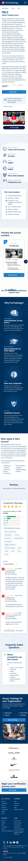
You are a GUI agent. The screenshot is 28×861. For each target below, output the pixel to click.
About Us (3, 820)
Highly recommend (10, 544)
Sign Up (3, 811)
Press (2, 825)
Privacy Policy (17, 820)
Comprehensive (18, 538)
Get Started (12, 92)
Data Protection (18, 823)
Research (16, 805)
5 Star (4, 516)
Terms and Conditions (19, 829)
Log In (2, 813)
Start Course (13, 790)
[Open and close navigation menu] (25, 2)
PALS (13, 8)
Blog (15, 801)
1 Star (4, 524)
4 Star (4, 518)
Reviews (3, 823)
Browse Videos (12, 275)
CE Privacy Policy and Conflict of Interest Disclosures (19, 832)
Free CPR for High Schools (7, 831)
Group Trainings (13, 720)
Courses (3, 801)
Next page (19, 630)
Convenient (8, 541)
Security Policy (17, 825)
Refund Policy (17, 827)
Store (15, 807)
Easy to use (8, 538)
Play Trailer (15, 127)
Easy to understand (10, 531)
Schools (3, 805)
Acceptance (4, 827)
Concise (16, 535)
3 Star (4, 520)
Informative (8, 535)
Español (10, 857)
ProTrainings (18, 845)
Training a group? (8, 106)
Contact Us (16, 803)
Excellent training (10, 548)
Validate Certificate (18, 809)
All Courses (5, 8)
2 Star (4, 522)
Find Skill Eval (4, 809)
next (26, 261)
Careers (3, 829)
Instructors (3, 807)
